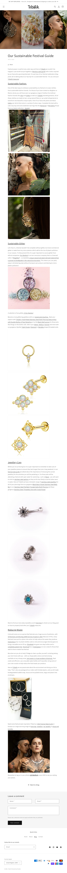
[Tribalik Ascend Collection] (29, 773)
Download (26, 647)
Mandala (41, 327)
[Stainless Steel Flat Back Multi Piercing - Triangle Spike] (29, 577)
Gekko (28, 95)
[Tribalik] (29, 152)
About (31, 836)
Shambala (30, 644)
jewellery (40, 726)
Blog (35, 836)
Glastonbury (12, 642)
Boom (47, 477)
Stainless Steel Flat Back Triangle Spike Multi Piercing (31, 487)
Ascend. (27, 108)
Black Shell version (44, 322)
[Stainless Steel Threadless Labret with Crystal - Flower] (29, 620)
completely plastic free (15, 647)
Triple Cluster (26, 327)
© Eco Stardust (28, 313)
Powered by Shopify (16, 869)
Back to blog (34, 785)
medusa (41, 325)
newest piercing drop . (42, 317)
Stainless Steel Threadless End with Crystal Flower (29, 490)
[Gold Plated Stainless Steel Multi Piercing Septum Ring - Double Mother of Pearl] (29, 371)
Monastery (51, 106)
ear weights (47, 726)
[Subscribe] (34, 847)
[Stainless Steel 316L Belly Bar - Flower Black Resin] (29, 533)
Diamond (33, 327)
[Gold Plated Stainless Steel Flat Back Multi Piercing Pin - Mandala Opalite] (29, 458)
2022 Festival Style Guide (45, 724)
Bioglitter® (16, 258)
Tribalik (43, 69)
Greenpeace (37, 647)
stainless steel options (21, 479)
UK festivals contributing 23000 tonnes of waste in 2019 (25, 637)
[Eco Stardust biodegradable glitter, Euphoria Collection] (29, 309)
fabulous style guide (38, 71)
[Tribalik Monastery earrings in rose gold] (29, 239)
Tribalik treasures (13, 79)
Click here (39, 623)
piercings (33, 726)
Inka (21, 95)
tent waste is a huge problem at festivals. (40, 658)
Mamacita (43, 106)
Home (25, 836)
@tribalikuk (34, 775)
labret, (36, 325)
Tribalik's (19, 319)
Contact (40, 836)
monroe (46, 325)
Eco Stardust (24, 255)
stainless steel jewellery (48, 482)
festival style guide (14, 472)
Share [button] (11, 64)
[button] (4, 7)
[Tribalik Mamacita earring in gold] (29, 195)
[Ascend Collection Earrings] (20, 720)
